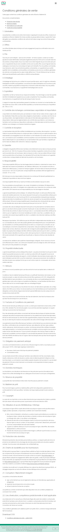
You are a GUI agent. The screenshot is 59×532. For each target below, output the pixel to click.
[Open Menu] (56, 3)
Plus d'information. (47, 455)
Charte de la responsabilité (14, 27)
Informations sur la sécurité (14, 25)
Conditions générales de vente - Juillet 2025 (19, 518)
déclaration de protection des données (34, 530)
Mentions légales (12, 23)
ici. (38, 444)
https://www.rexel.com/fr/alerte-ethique (38, 464)
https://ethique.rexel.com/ (12, 461)
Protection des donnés (13, 21)
